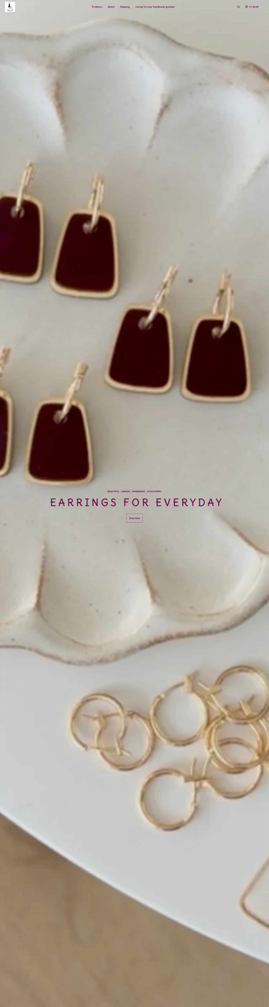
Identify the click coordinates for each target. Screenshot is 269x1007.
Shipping (125, 6)
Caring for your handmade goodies (155, 6)
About (111, 6)
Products (97, 6)
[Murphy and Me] (21, 7)
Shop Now (134, 518)
